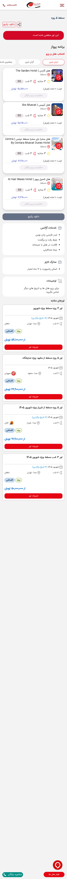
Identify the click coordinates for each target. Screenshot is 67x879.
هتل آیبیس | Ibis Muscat (36, 105)
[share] (19, 24)
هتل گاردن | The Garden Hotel (33, 71)
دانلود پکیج (9, 24)
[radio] (39, 60)
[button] (54, 874)
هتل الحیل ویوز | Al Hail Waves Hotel (29, 179)
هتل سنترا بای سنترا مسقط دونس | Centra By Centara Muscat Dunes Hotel (27, 141)
